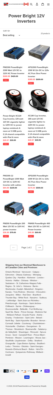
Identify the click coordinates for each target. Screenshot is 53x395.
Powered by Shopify (39, 386)
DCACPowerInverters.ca (22, 386)
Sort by (6, 31)
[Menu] (48, 4)
